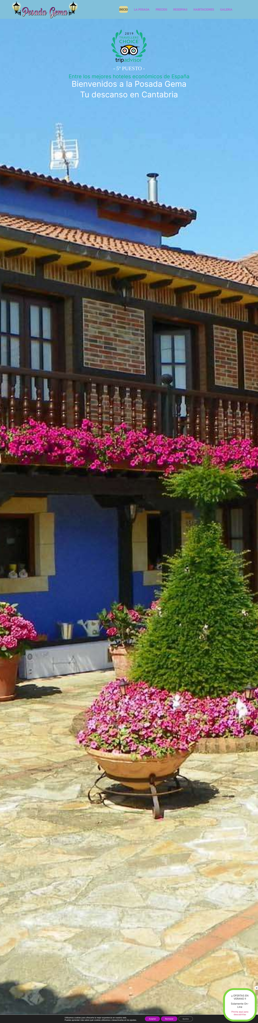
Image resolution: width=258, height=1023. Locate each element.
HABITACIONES (203, 9)
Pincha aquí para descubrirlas (239, 1013)
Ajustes (185, 1019)
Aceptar (152, 1019)
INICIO (123, 9)
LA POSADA (142, 9)
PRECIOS (161, 9)
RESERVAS (180, 9)
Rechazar (169, 1019)
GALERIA (226, 9)
